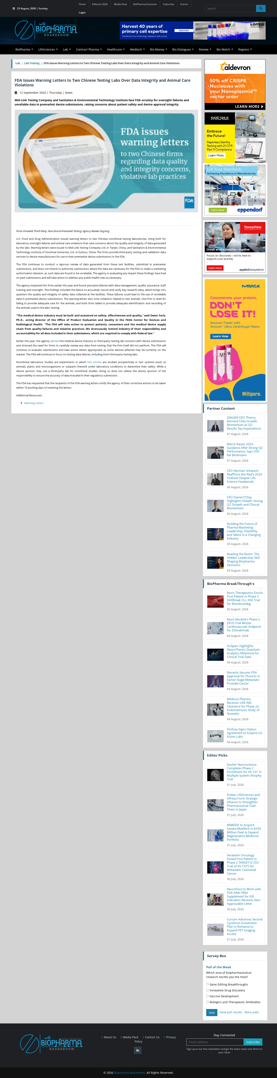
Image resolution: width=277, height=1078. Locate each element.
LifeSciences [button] (46, 49)
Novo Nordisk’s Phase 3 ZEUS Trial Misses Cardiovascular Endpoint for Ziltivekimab (244, 624)
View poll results (231, 1012)
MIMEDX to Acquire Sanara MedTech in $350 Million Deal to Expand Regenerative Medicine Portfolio (244, 832)
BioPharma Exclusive (145, 4)
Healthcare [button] (114, 49)
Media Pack (120, 4)
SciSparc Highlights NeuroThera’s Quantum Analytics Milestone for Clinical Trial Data (243, 651)
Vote (212, 1013)
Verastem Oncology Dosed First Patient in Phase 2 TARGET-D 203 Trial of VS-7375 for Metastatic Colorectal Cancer (243, 864)
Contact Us (152, 1037)
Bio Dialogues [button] (181, 49)
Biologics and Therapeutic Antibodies (234, 1002)
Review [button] (203, 49)
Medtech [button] (136, 49)
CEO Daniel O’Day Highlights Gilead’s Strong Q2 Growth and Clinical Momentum (245, 502)
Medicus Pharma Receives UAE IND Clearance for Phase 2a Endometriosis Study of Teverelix (243, 706)
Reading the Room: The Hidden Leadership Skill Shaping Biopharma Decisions (243, 559)
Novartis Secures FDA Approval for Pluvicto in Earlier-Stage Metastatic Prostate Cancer (243, 677)
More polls (252, 1012)
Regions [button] (243, 49)
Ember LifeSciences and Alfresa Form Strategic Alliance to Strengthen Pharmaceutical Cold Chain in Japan (243, 802)
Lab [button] (65, 49)
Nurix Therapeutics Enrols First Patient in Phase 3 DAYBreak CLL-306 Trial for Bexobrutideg (245, 598)
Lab (17, 63)
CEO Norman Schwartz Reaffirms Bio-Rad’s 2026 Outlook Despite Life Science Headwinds (244, 476)
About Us (109, 1037)
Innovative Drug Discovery (227, 990)
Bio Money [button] (157, 49)
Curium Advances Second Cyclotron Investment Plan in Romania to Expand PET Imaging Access (244, 926)
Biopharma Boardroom (129, 1073)
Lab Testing (31, 63)
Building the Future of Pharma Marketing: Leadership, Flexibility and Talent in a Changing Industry (244, 531)
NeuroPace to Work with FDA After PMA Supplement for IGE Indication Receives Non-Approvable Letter (244, 896)
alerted (54, 341)
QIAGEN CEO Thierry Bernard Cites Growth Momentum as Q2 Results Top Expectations (244, 422)
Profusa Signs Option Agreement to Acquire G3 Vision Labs (244, 732)
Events (184, 4)
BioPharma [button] (22, 49)
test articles (94, 362)
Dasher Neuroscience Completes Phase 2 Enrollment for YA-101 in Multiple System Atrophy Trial (244, 771)
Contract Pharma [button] (87, 49)
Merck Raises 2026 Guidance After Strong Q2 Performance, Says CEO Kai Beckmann (245, 449)
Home (82, 4)
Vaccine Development (224, 996)
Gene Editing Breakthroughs (228, 984)
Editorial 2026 (100, 4)
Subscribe (168, 4)
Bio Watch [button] (223, 49)
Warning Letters (34, 403)
